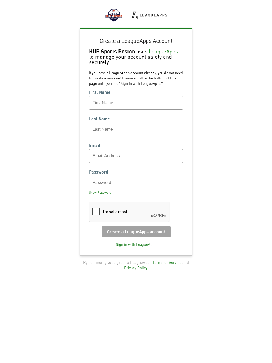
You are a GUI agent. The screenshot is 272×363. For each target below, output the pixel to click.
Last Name (99, 118)
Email (94, 145)
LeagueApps (163, 51)
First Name (99, 92)
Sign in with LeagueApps (136, 244)
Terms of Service (166, 262)
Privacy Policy (135, 267)
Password (98, 172)
